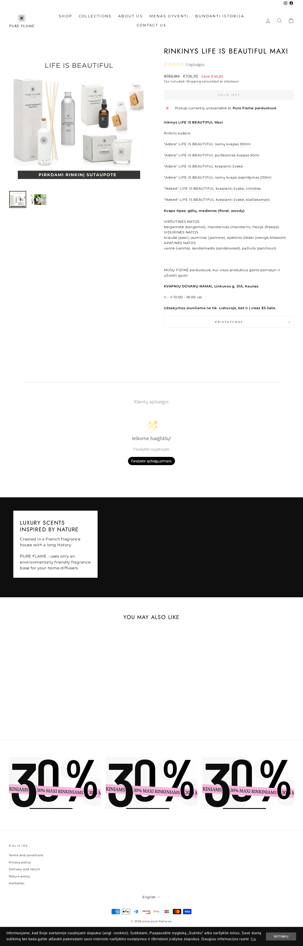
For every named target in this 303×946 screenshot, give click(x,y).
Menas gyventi (169, 16)
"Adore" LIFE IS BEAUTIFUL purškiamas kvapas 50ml (211, 155)
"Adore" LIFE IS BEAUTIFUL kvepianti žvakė (203, 166)
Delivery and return (24, 869)
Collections (95, 16)
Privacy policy (20, 862)
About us (130, 16)
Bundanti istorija (219, 16)
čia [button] (253, 939)
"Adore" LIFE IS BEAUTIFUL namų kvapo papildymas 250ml (218, 177)
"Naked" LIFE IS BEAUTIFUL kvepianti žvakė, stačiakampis (217, 199)
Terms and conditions (26, 855)
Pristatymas (229, 322)
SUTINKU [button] (281, 936)
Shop (65, 16)
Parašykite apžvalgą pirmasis (151, 461)
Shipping (193, 81)
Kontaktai (17, 883)
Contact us (151, 25)
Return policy (19, 876)
